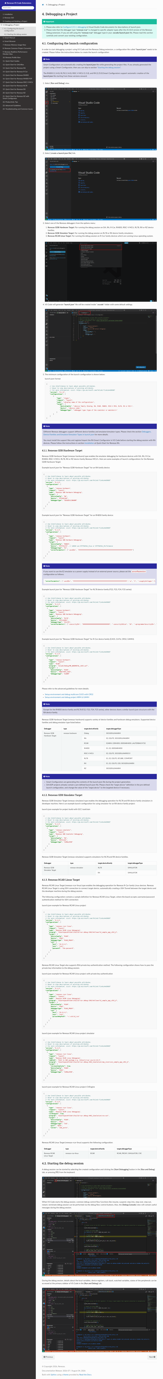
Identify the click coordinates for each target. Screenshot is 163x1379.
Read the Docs (85, 1375)
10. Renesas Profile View (12, 57)
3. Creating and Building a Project (15, 21)
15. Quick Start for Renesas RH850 (16, 75)
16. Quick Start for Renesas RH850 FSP (17, 79)
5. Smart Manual (9, 38)
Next (151, 1357)
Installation (89, 443)
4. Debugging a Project (11, 25)
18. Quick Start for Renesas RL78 (15, 86)
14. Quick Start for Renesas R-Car (15, 72)
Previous (49, 1357)
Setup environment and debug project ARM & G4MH (67, 697)
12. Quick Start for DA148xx (13, 65)
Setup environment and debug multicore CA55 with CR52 (69, 694)
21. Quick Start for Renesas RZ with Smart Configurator (16, 97)
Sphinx (53, 1375)
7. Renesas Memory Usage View (14, 45)
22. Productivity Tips (10, 102)
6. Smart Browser (9, 41)
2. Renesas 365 (8, 18)
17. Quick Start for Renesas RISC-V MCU (18, 82)
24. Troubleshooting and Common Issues (18, 109)
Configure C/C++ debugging (74, 27)
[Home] (43, 5)
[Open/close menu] (1, 25)
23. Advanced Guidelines (12, 105)
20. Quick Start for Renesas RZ (14, 93)
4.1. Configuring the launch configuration (14, 30)
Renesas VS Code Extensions (18, 3)
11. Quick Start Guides (11, 61)
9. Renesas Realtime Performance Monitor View (15, 53)
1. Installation (8, 14)
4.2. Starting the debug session (15, 34)
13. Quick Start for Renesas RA (14, 68)
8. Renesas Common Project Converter (17, 48)
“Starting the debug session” (109, 68)
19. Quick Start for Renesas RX (14, 89)
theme (65, 1375)
